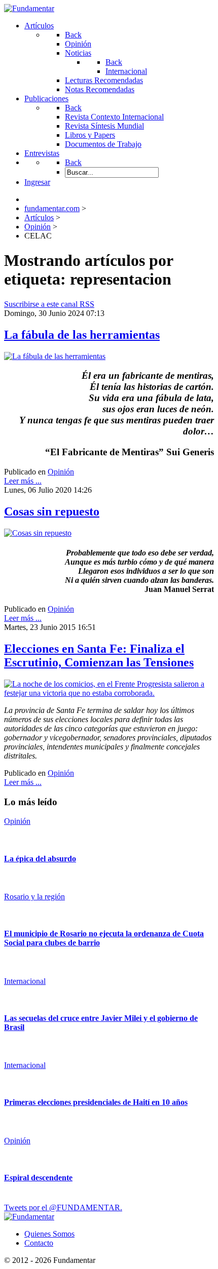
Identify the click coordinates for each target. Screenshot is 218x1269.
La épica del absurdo (40, 858)
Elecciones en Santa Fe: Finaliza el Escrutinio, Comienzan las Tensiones (99, 655)
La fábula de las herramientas (82, 334)
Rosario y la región (34, 896)
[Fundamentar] (29, 8)
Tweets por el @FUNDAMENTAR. (63, 1207)
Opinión (61, 471)
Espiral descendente (38, 1177)
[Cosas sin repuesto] (37, 533)
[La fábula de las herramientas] (54, 356)
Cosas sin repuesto (51, 511)
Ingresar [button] (37, 182)
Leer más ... (23, 481)
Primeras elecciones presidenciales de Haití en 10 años (96, 1102)
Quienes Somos (49, 1234)
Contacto (38, 1243)
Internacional (25, 981)
